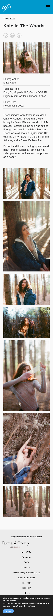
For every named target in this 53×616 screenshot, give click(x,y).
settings (31, 606)
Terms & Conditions (26, 577)
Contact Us (27, 567)
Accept (8, 611)
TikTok (27, 592)
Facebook (26, 582)
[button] (5, 35)
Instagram (26, 587)
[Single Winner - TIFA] (6, 7)
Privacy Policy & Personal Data (26, 572)
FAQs (26, 562)
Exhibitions (26, 557)
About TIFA (26, 552)
